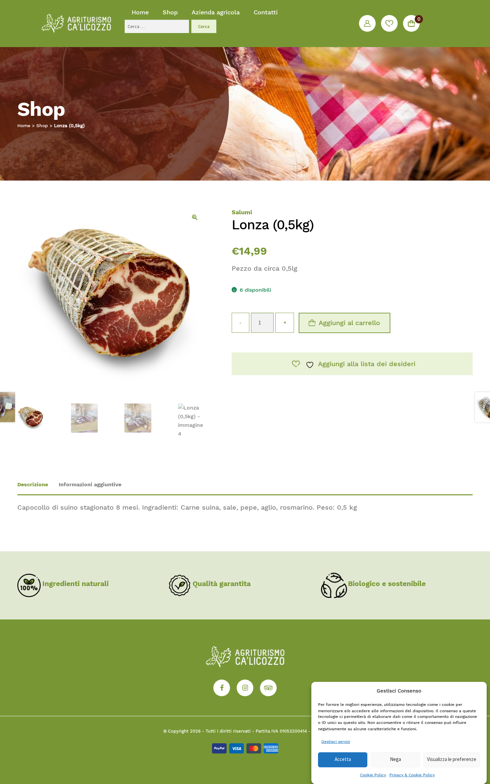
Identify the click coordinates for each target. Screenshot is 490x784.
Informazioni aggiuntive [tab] (90, 484)
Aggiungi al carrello (349, 323)
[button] (194, 217)
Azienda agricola (216, 12)
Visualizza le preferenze (451, 759)
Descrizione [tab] (32, 484)
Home (140, 12)
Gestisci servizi (335, 741)
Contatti (266, 12)
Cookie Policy (373, 775)
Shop (170, 12)
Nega (395, 759)
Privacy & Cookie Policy (412, 775)
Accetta (343, 759)
